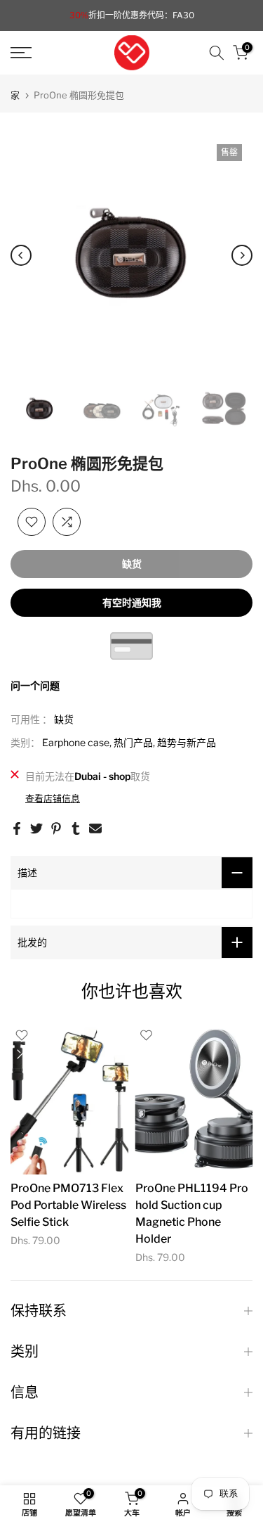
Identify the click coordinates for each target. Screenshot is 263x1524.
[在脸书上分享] (17, 828)
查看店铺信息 (52, 798)
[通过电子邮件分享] (95, 828)
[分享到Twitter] (36, 828)
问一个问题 (35, 685)
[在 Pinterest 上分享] (56, 828)
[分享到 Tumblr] (75, 828)
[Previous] (21, 255)
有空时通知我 (131, 602)
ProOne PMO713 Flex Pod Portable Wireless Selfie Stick (68, 1205)
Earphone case (75, 742)
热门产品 (133, 742)
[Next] (241, 255)
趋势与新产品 (186, 742)
